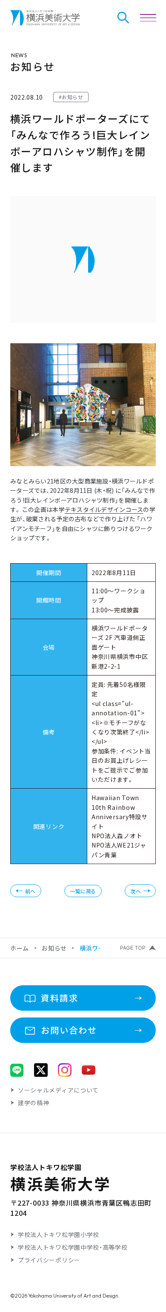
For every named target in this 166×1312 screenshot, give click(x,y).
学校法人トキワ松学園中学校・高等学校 (73, 1247)
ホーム (19, 948)
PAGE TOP (133, 948)
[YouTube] (88, 1070)
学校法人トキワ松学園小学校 (58, 1234)
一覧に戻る (83, 891)
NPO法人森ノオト (117, 835)
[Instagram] (65, 1070)
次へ (135, 891)
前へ (30, 891)
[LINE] (17, 1070)
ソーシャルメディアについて (58, 1090)
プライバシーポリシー (49, 1260)
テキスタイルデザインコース (104, 509)
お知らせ (54, 948)
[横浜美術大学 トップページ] (45, 17)
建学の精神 (33, 1103)
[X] (41, 1070)
